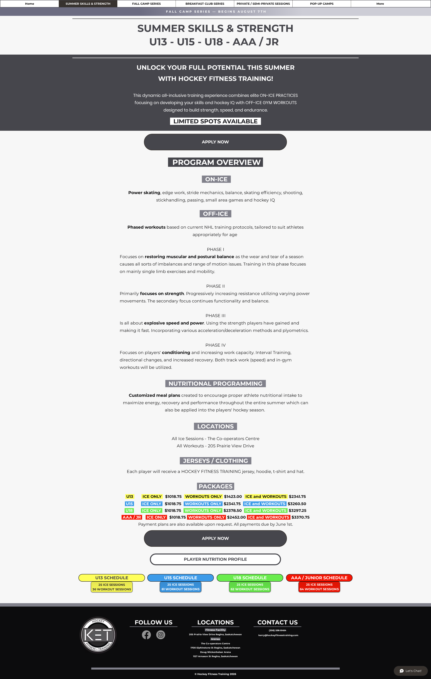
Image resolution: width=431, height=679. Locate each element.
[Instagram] (160, 634)
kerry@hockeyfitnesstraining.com (278, 635)
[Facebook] (146, 634)
